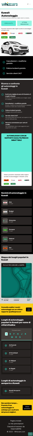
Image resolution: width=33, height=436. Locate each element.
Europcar (12, 229)
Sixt (10, 247)
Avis (10, 202)
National (11, 238)
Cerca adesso (28, 309)
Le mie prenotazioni (15, 424)
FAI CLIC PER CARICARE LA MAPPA (13, 265)
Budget (11, 211)
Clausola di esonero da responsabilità (16, 428)
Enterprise (12, 220)
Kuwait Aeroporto (14, 390)
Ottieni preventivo (24, 23)
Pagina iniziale (15, 421)
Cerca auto (8, 23)
